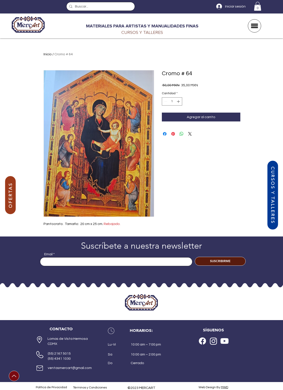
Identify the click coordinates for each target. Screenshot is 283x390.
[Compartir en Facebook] (164, 133)
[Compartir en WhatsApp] (181, 133)
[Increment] (179, 101)
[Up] (14, 376)
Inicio (48, 54)
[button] (257, 6)
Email (48, 254)
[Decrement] (165, 101)
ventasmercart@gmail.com (70, 368)
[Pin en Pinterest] (173, 133)
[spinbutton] (172, 101)
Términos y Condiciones (90, 387)
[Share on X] (190, 133)
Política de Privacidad (51, 387)
